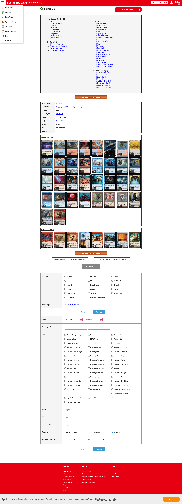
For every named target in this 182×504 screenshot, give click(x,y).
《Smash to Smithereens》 (104, 38)
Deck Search (9, 17)
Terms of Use (86, 471)
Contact (8, 41)
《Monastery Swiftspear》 (58, 46)
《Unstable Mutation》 (103, 54)
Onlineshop (9, 8)
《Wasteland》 (54, 38)
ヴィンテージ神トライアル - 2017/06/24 (71, 107)
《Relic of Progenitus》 (103, 87)
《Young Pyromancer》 (57, 50)
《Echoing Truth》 (101, 27)
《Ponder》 (99, 44)
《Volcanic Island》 (56, 36)
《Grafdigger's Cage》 (103, 83)
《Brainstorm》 (100, 25)
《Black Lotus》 (100, 56)
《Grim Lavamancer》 (102, 73)
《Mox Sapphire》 (101, 60)
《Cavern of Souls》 (56, 23)
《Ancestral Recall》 (102, 23)
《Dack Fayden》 (101, 62)
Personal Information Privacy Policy (94, 477)
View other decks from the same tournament (70, 259)
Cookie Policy (86, 479)
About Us (85, 466)
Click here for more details (105, 499)
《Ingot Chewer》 (101, 75)
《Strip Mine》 (54, 34)
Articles (8, 12)
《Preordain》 (100, 46)
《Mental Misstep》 (102, 36)
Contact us (66, 487)
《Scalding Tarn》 (55, 29)
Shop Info (8, 26)
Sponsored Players (11, 22)
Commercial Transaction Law (92, 474)
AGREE (171, 499)
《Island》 (52, 25)
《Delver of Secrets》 (56, 44)
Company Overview (88, 482)
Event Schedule (10, 31)
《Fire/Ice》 (99, 79)
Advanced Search (159, 3)
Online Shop (67, 471)
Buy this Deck (127, 10)
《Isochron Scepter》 (103, 85)
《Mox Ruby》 (100, 58)
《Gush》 (98, 31)
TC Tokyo (59, 121)
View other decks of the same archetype (112, 259)
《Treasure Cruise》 (102, 50)
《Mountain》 (54, 27)
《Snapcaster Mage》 (56, 48)
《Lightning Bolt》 (101, 34)
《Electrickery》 (101, 77)
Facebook (115, 474)
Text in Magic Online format (91, 97)
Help (6, 36)
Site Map (66, 466)
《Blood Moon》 (101, 52)
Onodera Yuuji (61, 117)
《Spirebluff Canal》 (56, 31)
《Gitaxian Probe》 (101, 42)
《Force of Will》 (101, 29)
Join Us (114, 466)
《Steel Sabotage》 (102, 40)
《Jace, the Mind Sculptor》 (105, 64)
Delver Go (59, 114)
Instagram (115, 477)
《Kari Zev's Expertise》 (103, 81)
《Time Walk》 (100, 48)
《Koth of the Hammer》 (103, 66)
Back (91, 266)
